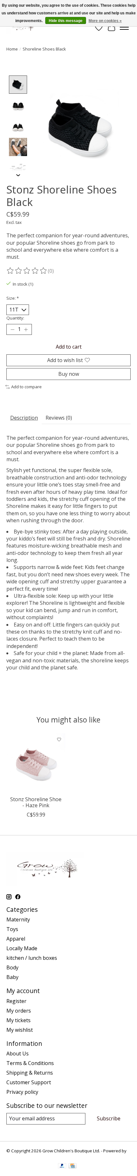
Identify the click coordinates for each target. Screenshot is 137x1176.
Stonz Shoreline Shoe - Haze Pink (35, 802)
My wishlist (19, 1029)
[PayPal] (62, 1166)
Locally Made (21, 948)
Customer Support (28, 1082)
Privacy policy (22, 1091)
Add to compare (26, 387)
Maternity (18, 919)
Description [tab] (24, 417)
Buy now (68, 373)
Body (12, 967)
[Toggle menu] (124, 27)
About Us (17, 1053)
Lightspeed (17, 1156)
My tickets (18, 1020)
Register (16, 1001)
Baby (12, 977)
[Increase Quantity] (26, 329)
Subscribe (108, 1118)
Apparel (15, 938)
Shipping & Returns (29, 1072)
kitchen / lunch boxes (31, 957)
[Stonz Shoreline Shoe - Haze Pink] (35, 763)
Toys (12, 929)
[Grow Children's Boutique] (21, 27)
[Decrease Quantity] (12, 329)
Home (12, 49)
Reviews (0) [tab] (59, 417)
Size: (12, 298)
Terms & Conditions (30, 1063)
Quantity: (15, 318)
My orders (18, 1010)
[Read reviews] (27, 271)
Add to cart (69, 346)
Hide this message (66, 21)
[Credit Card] (72, 1166)
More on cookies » (105, 21)
